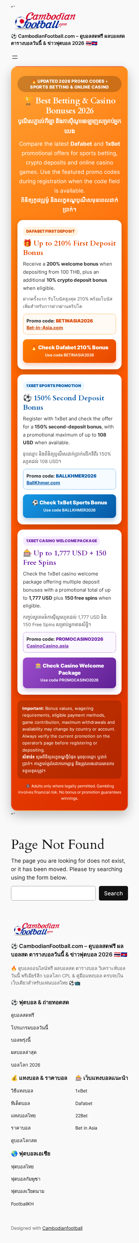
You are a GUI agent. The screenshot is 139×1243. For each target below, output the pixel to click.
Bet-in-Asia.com (45, 327)
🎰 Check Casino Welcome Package (69, 672)
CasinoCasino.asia (48, 645)
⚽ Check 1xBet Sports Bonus (69, 505)
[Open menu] (15, 57)
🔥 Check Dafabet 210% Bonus (69, 350)
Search (113, 893)
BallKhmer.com (43, 482)
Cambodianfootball (62, 1228)
